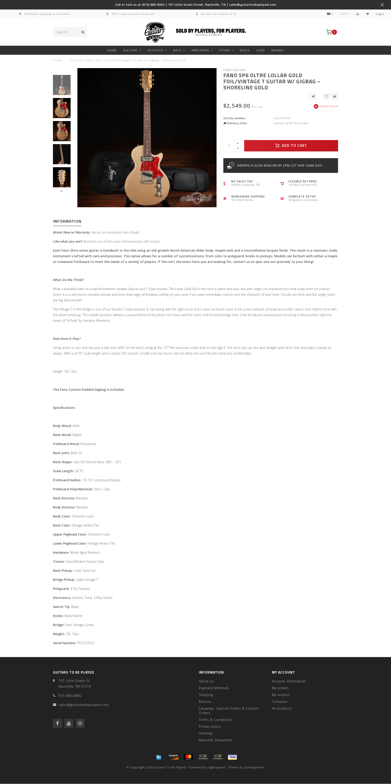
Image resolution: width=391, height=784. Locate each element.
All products (282, 708)
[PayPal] (203, 757)
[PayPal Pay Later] (217, 757)
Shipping (206, 695)
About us (206, 681)
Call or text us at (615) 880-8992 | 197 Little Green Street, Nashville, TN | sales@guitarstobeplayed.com (195, 5)
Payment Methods (214, 688)
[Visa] (232, 757)
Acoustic (155, 50)
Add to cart (294, 145)
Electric (130, 50)
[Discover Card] (173, 757)
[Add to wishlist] (326, 96)
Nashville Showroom (216, 740)
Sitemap (206, 733)
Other (224, 50)
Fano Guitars (234, 70)
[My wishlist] (367, 14)
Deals (245, 50)
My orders (280, 688)
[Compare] (357, 14)
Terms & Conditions (215, 719)
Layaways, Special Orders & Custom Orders (229, 710)
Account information (289, 681)
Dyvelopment (254, 767)
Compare (279, 701)
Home (112, 50)
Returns (205, 701)
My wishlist (281, 695)
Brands (277, 50)
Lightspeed (216, 767)
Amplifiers (200, 50)
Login (380, 14)
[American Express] (159, 757)
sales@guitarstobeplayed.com (84, 705)
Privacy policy (210, 726)
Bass (177, 50)
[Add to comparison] (334, 96)
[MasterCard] (188, 757)
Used (260, 50)
